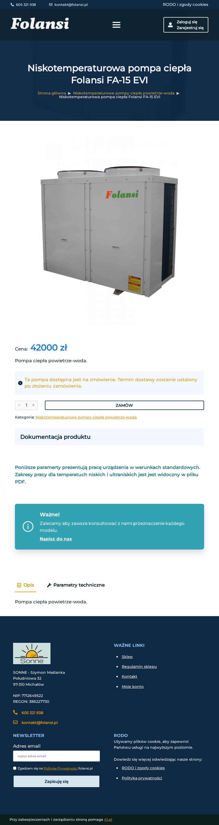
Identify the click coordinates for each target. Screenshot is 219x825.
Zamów (124, 405)
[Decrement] (19, 405)
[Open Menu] (116, 25)
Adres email (27, 746)
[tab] (25, 585)
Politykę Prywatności (61, 768)
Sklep (127, 656)
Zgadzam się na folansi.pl (55, 768)
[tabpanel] (109, 599)
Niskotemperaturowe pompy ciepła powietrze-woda (123, 93)
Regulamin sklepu (139, 666)
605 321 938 (26, 4)
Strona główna (52, 93)
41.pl (108, 819)
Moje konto (133, 686)
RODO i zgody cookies (185, 4)
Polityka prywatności (142, 778)
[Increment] (33, 405)
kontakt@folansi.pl (71, 4)
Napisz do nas (56, 538)
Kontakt (129, 676)
